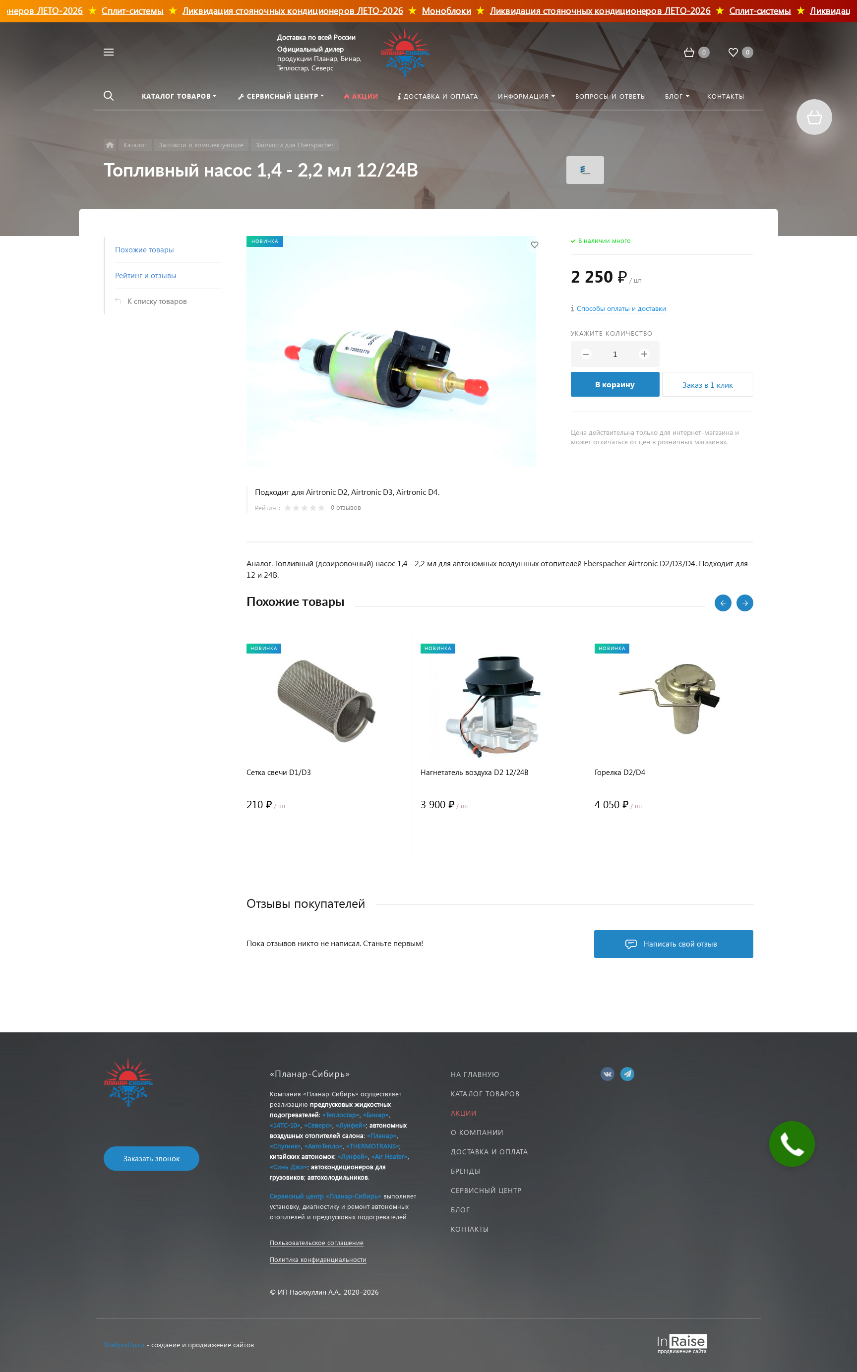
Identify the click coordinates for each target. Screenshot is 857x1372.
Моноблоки (419, 10)
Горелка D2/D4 (620, 772)
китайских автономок (302, 1156)
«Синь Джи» (288, 1166)
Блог (460, 1209)
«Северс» (318, 1125)
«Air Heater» (389, 1156)
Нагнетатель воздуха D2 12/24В (475, 772)
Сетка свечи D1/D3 (278, 772)
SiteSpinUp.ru (124, 1344)
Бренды (466, 1171)
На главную (475, 1074)
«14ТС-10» (285, 1125)
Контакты (470, 1229)
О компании (477, 1132)
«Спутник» (285, 1145)
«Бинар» (376, 1114)
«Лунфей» (351, 1125)
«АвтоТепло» (324, 1145)
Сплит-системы (106, 10)
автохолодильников (337, 1177)
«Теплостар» (341, 1114)
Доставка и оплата (489, 1151)
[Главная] (110, 145)
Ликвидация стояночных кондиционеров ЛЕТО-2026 (266, 10)
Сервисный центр (486, 1190)
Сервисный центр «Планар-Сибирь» (325, 1196)
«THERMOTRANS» (372, 1145)
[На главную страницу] (405, 51)
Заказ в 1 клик (707, 384)
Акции (464, 1113)
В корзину (615, 384)
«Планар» (382, 1135)
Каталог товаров (485, 1093)
